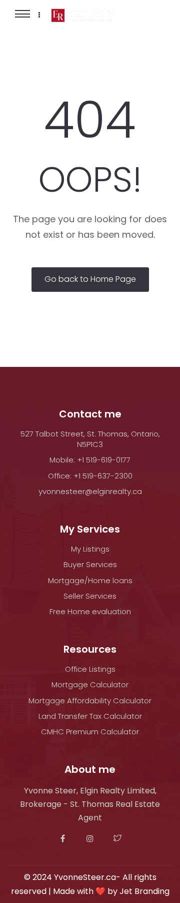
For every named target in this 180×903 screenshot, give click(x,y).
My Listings (90, 549)
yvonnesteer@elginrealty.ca (90, 491)
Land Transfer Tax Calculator (90, 716)
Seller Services (90, 596)
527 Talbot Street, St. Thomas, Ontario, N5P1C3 (90, 438)
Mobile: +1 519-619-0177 (90, 460)
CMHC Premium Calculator (90, 731)
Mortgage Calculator (90, 684)
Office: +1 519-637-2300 (90, 476)
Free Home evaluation (90, 611)
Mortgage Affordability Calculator (90, 700)
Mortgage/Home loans (90, 580)
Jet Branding (145, 891)
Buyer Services (90, 564)
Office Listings (90, 669)
